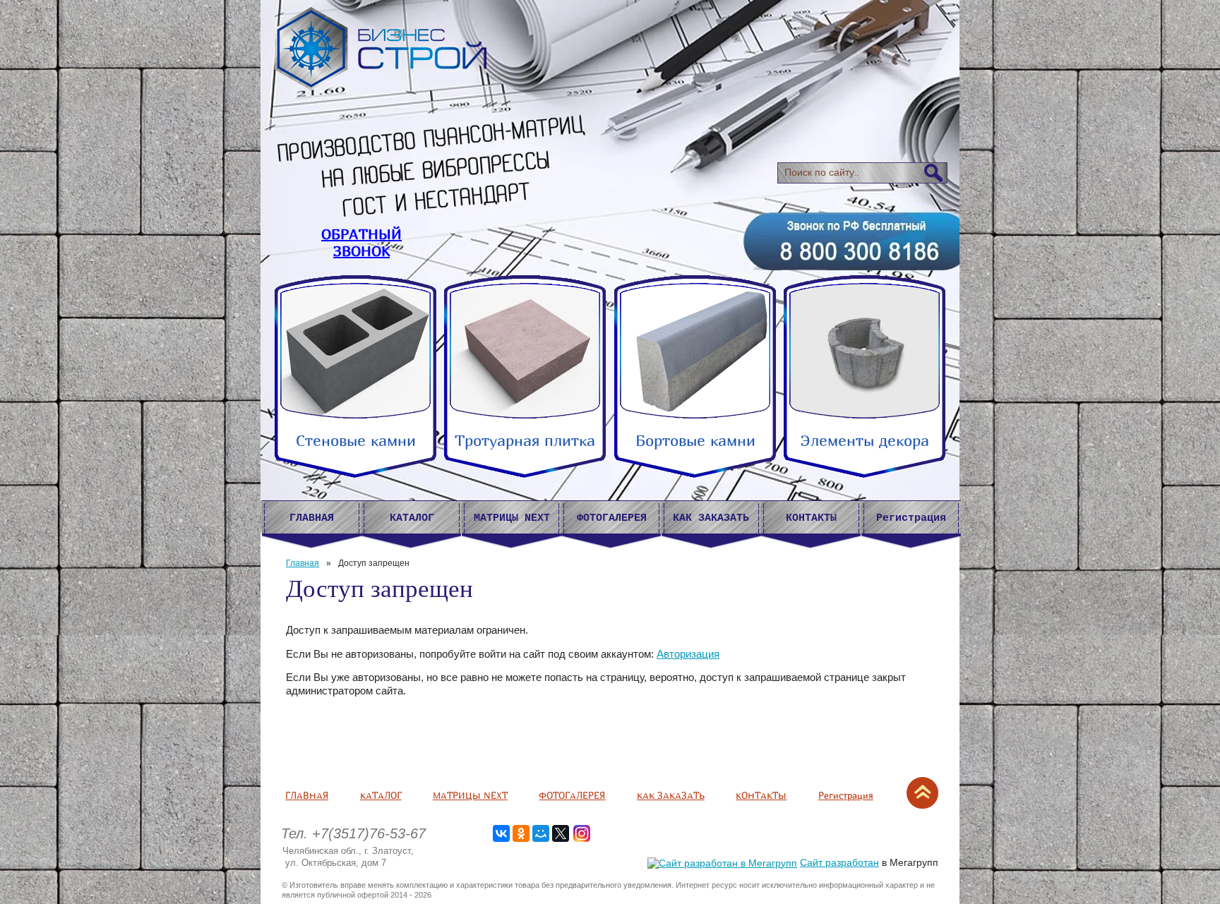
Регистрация (845, 795)
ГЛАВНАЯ (306, 795)
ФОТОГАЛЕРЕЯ (572, 795)
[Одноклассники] (521, 833)
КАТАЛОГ (381, 795)
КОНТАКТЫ (761, 795)
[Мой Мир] (540, 833)
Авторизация (688, 654)
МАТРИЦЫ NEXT (470, 795)
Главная (302, 563)
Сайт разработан (839, 862)
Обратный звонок (361, 243)
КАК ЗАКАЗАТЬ (671, 795)
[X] (560, 833)
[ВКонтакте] (501, 833)
